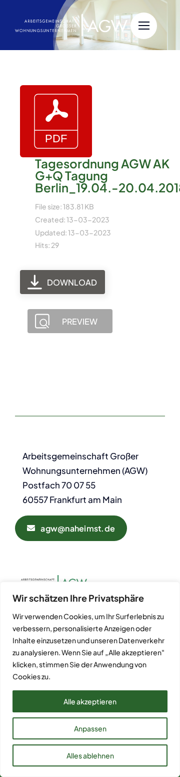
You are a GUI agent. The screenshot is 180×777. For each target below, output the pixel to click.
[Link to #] (143, 26)
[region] (90, 679)
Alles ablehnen (90, 755)
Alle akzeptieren (90, 701)
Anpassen (90, 728)
